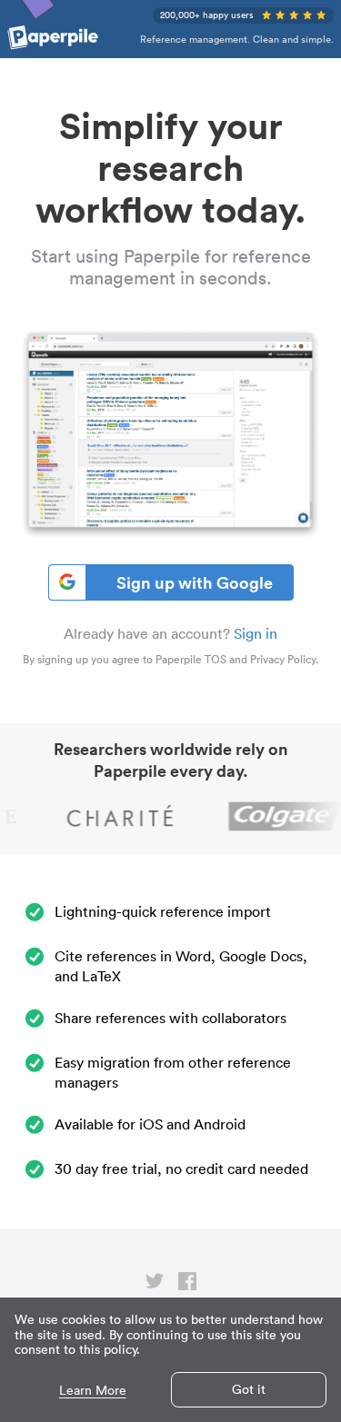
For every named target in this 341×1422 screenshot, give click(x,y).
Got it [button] (249, 1389)
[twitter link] (154, 1285)
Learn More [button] (92, 1390)
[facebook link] (187, 1285)
